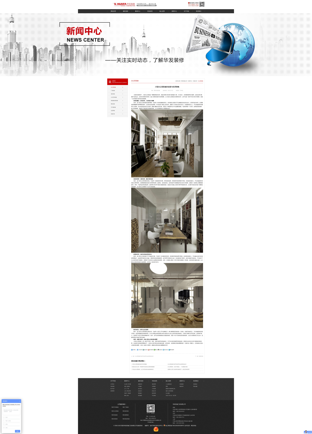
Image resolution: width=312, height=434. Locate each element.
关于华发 (186, 11)
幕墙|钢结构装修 (114, 100)
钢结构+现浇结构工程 (170, 388)
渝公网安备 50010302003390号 (174, 425)
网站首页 (113, 11)
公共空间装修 (114, 97)
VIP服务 (140, 386)
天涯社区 (166, 349)
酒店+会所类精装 (169, 391)
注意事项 (113, 110)
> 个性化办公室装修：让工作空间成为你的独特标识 (142, 369)
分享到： (134, 349)
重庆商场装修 (114, 415)
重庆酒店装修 (126, 411)
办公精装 (168, 393)
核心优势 (162, 11)
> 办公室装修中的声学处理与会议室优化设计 (176, 364)
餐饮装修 (113, 103)
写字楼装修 (113, 107)
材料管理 (154, 393)
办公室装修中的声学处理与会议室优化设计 (144, 356)
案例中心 (137, 11)
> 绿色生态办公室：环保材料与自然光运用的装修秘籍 (142, 366)
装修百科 (195, 81)
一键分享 (140, 349)
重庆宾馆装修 (114, 418)
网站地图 (195, 386)
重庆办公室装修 (115, 411)
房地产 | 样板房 (127, 393)
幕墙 (167, 386)
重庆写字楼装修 (115, 407)
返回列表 (201, 356)
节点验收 (154, 395)
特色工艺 (154, 391)
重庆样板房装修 (126, 418)
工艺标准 (154, 388)
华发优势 (112, 386)
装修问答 (113, 113)
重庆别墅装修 (126, 415)
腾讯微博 (172, 349)
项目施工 (140, 393)
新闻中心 (174, 11)
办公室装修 (145, 4)
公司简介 (112, 384)
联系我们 (198, 11)
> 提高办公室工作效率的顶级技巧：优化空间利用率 (178, 369)
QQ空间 (146, 349)
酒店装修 (113, 94)
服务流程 (125, 11)
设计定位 (140, 388)
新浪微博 (151, 349)
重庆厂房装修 (126, 407)
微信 (156, 349)
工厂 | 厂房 (126, 388)
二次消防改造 (169, 384)
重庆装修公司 (184, 81)
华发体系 (150, 11)
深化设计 (140, 391)
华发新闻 (181, 384)
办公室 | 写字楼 (127, 384)
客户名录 (112, 388)
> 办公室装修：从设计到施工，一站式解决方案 (177, 366)
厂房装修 (113, 90)
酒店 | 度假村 (127, 386)
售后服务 (140, 395)
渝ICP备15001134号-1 (156, 425)
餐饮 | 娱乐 (126, 395)
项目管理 (154, 384)
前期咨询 (140, 384)
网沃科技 (193, 425)
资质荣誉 (112, 391)
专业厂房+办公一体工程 (171, 395)
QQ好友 (160, 349)
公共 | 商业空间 (127, 391)
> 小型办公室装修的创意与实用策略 (139, 364)
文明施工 (154, 386)
